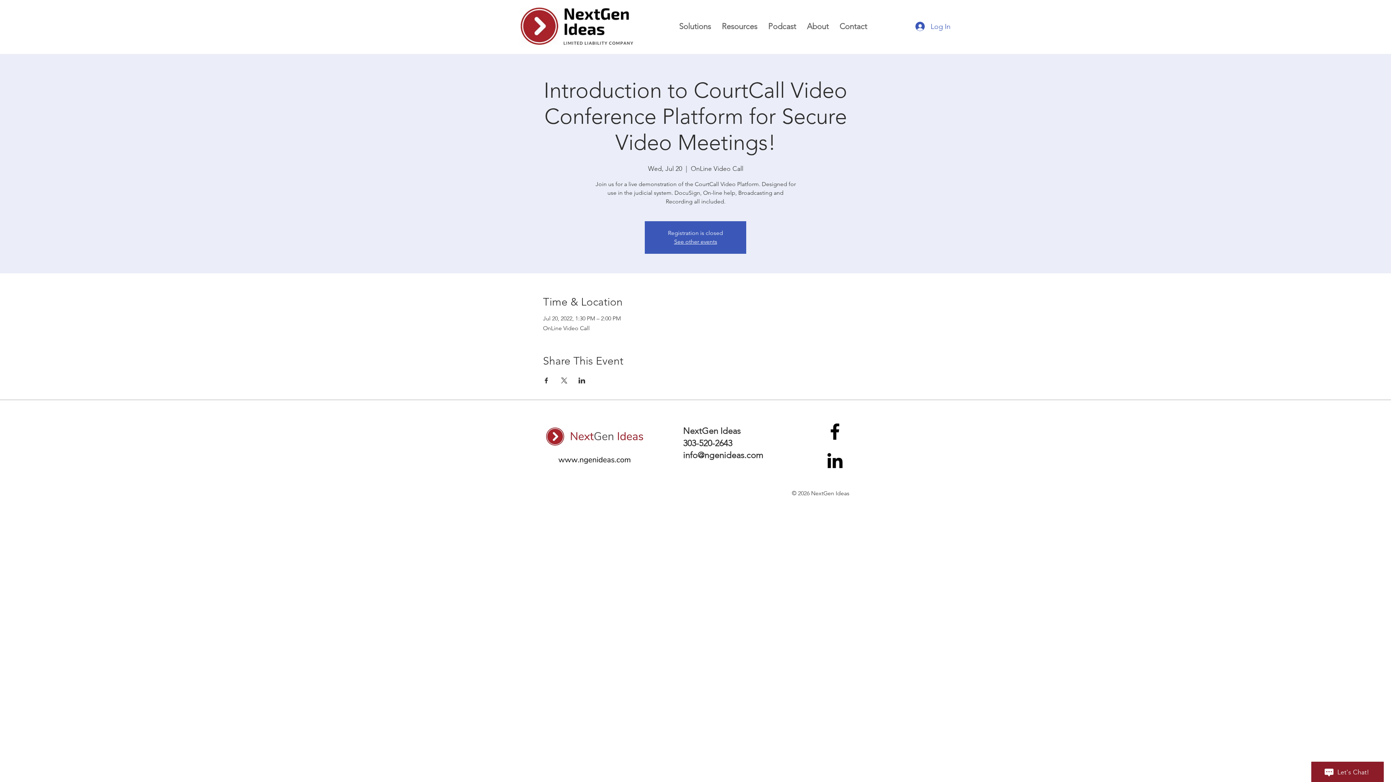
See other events (695, 241)
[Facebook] (835, 431)
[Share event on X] (564, 380)
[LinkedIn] (835, 460)
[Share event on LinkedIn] (581, 380)
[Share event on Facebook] (546, 380)
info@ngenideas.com (723, 455)
